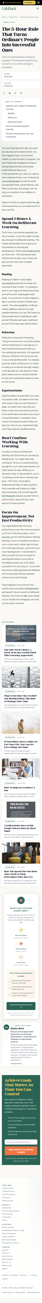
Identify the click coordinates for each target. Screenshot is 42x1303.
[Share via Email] (21, 93)
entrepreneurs (32, 588)
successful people (10, 181)
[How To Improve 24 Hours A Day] (21, 769)
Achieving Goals (7, 1201)
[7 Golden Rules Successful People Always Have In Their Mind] (21, 810)
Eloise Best (8, 76)
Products (6, 1205)
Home (4, 17)
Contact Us (6, 1253)
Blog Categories (7, 1259)
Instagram (14, 1275)
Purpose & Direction (9, 1233)
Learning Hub (6, 1217)
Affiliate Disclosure (33, 1292)
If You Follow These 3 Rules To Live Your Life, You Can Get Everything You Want (20, 744)
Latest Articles (7, 1256)
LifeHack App (6, 1208)
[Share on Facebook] (4, 93)
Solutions (6, 1224)
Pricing (4, 1220)
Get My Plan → (29, 2)
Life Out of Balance (8, 1237)
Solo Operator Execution (10, 1243)
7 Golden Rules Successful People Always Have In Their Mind (20, 828)
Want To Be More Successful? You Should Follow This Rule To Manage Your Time (20, 698)
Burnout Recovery (8, 1227)
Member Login (7, 1265)
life (16, 399)
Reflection (12, 117)
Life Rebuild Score (8, 1191)
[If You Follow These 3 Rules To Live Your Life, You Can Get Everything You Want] (21, 723)
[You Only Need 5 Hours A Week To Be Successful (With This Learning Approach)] (21, 633)
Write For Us (6, 1262)
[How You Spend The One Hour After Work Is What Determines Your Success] (21, 852)
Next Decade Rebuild (9, 1240)
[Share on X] (15, 93)
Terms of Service (8, 1292)
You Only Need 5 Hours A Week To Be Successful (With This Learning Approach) (20, 652)
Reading (11, 113)
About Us (5, 1250)
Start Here (7, 1185)
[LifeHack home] (9, 8)
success (6, 537)
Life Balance (6, 1197)
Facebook (5, 1275)
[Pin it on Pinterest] (9, 93)
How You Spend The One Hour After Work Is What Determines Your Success (20, 874)
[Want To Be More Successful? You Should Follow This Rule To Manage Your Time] (21, 677)
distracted (35, 251)
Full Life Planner (7, 1214)
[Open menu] (37, 8)
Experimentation (15, 122)
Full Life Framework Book (10, 1211)
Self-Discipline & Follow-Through (13, 1230)
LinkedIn (5, 1279)
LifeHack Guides (7, 1188)
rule (37, 202)
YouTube (34, 1275)
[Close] (38, 2)
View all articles (16, 1063)
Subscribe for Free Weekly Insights (21, 1150)
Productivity (13, 17)
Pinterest (23, 1275)
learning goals (8, 495)
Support (5, 1268)
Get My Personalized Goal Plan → (21, 1006)
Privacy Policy (20, 1292)
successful (7, 283)
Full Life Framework (8, 1194)
